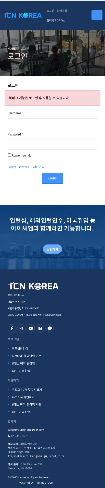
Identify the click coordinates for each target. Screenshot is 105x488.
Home (12, 48)
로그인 (50, 11)
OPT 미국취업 (21, 370)
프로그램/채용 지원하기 (27, 389)
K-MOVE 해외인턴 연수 (26, 356)
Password (15, 134)
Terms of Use (44, 482)
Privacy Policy (24, 482)
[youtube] (31, 328)
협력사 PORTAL (56, 20)
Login (52, 178)
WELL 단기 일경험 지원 (26, 404)
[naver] (40, 328)
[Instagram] (21, 328)
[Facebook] (12, 328)
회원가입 (62, 11)
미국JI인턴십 (20, 348)
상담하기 (52, 249)
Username (15, 113)
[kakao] (49, 328)
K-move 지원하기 (23, 397)
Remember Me (21, 155)
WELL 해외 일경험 (23, 363)
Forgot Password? (19, 167)
